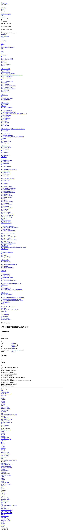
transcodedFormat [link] (16, 350)
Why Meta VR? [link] (5, 417)
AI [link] (1, 396)
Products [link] (3, 404)
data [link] (13, 343)
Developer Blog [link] (5, 407)
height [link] (13, 346)
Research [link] (3, 402)
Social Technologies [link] (6, 393)
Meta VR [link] (3, 395)
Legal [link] (2, 431)
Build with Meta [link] (5, 392)
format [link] (13, 348)
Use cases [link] (3, 427)
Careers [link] (3, 401)
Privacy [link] (3, 433)
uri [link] (12, 351)
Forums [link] (3, 434)
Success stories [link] (4, 425)
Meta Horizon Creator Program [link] (9, 414)
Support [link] (3, 436)
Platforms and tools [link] (6, 420)
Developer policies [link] (5, 430)
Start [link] (2, 413)
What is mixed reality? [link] (6, 419)
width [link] (13, 345)
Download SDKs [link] (5, 408)
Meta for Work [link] (4, 410)
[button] (32, 1)
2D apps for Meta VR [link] (6, 422)
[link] (4, 3)
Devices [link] (3, 423)
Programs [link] (3, 411)
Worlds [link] (2, 398)
